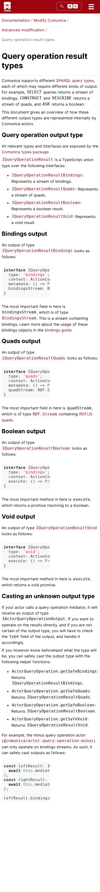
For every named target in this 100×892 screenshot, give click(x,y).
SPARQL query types (75, 80)
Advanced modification (23, 29)
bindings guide (58, 330)
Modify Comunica (49, 20)
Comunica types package (25, 151)
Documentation (16, 20)
